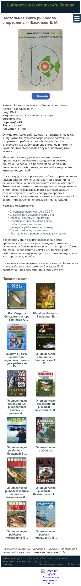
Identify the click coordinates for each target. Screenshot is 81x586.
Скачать (42, 96)
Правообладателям (51, 564)
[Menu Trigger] (77, 18)
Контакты (74, 564)
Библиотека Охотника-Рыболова (40, 5)
